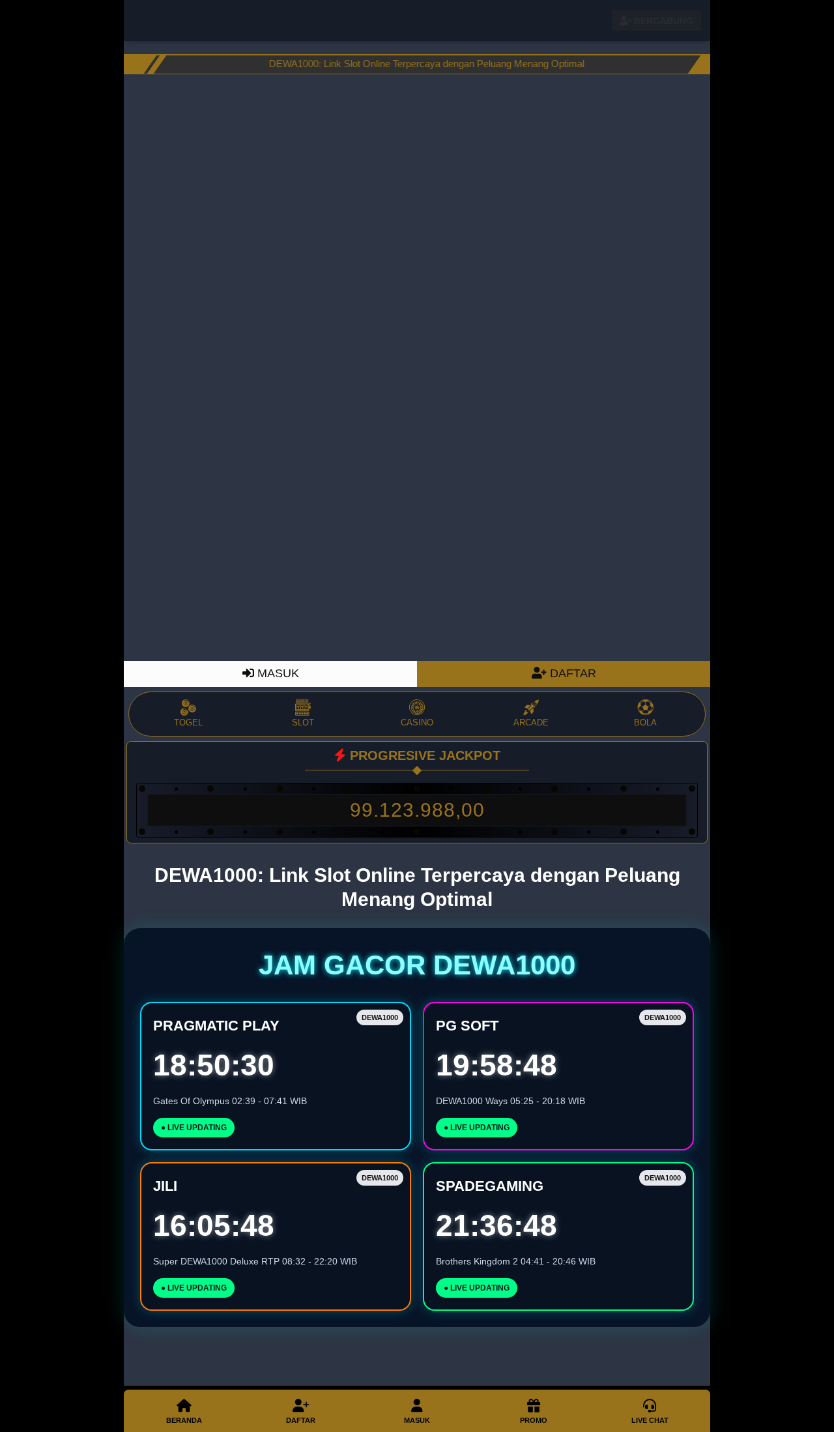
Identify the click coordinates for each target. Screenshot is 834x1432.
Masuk (417, 1420)
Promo (533, 1420)
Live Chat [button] (650, 1420)
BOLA (645, 722)
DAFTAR (571, 673)
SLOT (303, 722)
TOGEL (188, 722)
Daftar (300, 1420)
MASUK (276, 673)
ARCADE (531, 722)
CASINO (417, 722)
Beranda (184, 1420)
